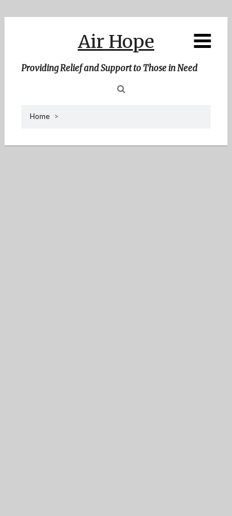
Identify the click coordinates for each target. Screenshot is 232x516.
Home (40, 116)
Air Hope (116, 41)
